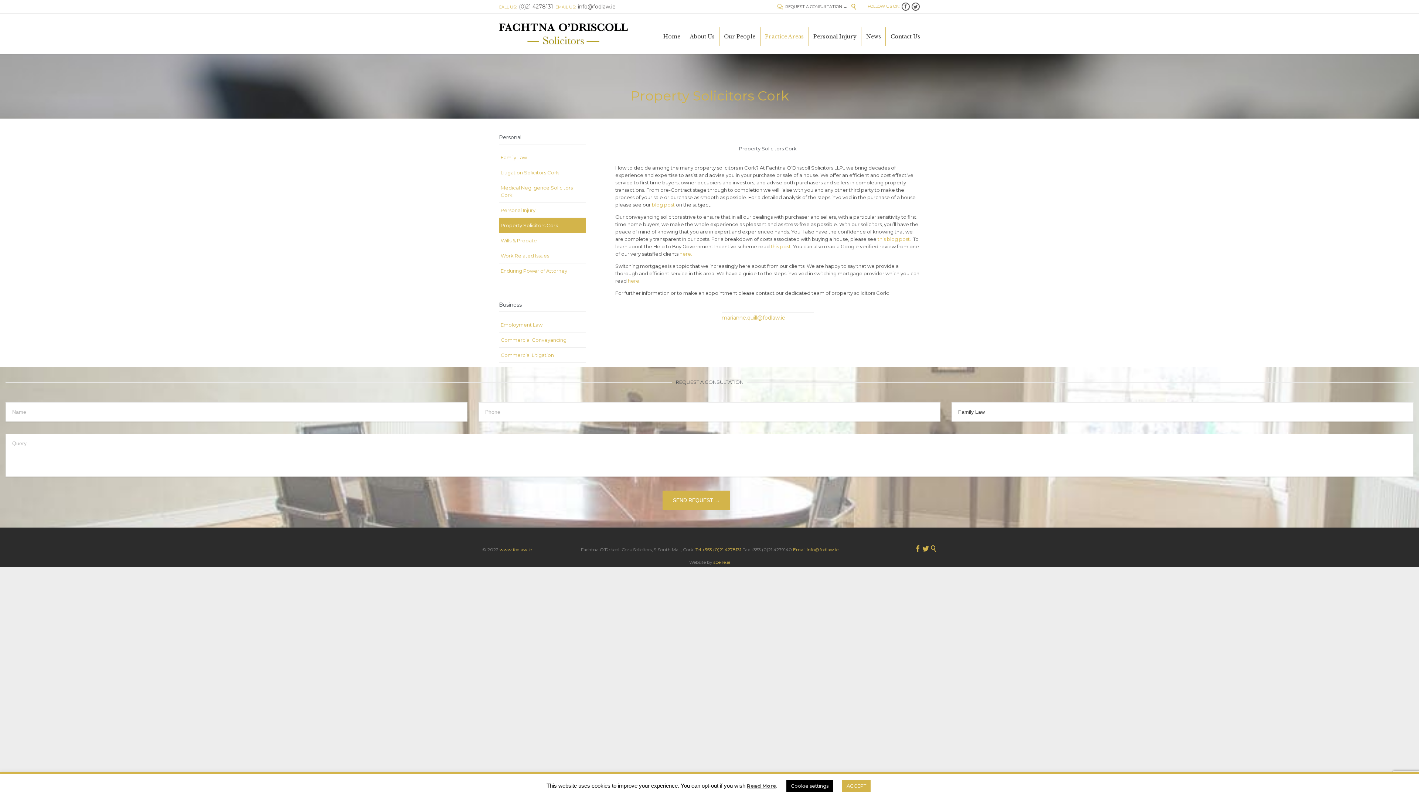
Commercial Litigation (527, 355)
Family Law (514, 157)
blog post (663, 205)
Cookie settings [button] (809, 786)
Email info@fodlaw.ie (815, 549)
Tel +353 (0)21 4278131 (718, 549)
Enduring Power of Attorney (534, 271)
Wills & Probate (519, 240)
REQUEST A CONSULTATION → (812, 6)
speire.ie (722, 562)
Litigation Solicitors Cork (530, 172)
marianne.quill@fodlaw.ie (753, 317)
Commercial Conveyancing (533, 340)
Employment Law (521, 325)
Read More (761, 786)
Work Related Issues (525, 256)
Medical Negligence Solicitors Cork (537, 191)
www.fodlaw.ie (516, 549)
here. (686, 254)
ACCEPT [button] (856, 786)
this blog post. (894, 239)
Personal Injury (518, 210)
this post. (781, 246)
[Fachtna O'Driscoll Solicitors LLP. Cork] (564, 34)
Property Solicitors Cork (529, 225)
